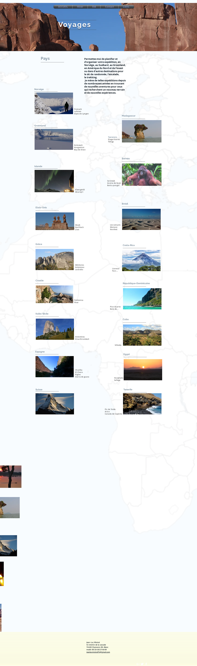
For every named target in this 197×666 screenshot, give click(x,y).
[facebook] (146, 664)
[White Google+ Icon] (138, 664)
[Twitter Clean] (142, 664)
